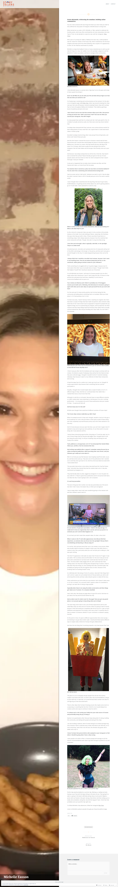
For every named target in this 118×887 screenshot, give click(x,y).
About (107, 3)
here (105, 809)
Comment (105, 872)
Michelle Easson (88, 827)
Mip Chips (101, 805)
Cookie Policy (25, 884)
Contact (113, 3)
